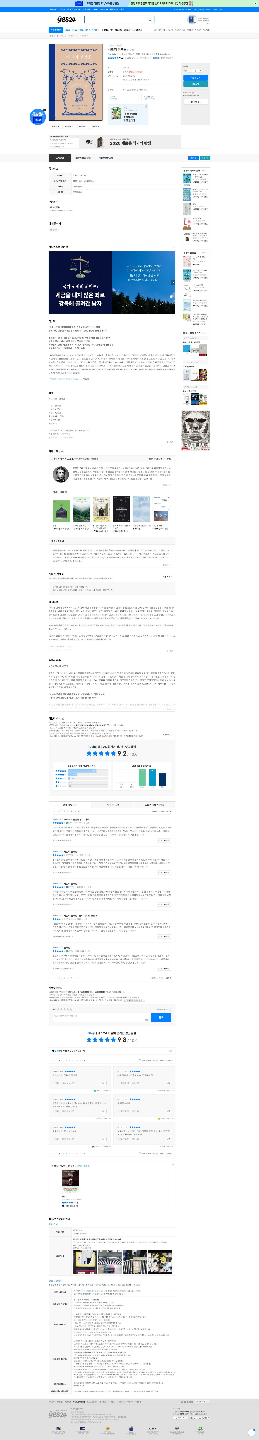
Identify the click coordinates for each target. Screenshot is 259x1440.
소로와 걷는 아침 (79, 526)
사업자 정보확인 (121, 1417)
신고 (87, 823)
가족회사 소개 (202, 1401)
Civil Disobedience (163, 54)
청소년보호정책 (92, 1402)
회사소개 (51, 1402)
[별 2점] (58, 1009)
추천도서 (198, 30)
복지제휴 (130, 1402)
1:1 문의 (104, 1291)
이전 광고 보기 (207, 23)
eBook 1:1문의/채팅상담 (198, 1414)
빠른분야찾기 (56, 30)
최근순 (154, 811)
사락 (111, 30)
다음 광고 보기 (209, 23)
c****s (68, 919)
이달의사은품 (180, 30)
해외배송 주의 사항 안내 (196, 93)
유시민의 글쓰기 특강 (191, 342)
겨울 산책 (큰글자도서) (142, 526)
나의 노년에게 (198, 285)
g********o (187, 338)
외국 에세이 (84, 36)
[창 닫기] (145, 106)
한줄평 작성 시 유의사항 (170, 1009)
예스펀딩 (118, 30)
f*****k (162, 1147)
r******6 (186, 362)
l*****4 (163, 1119)
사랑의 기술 (197, 218)
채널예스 (105, 30)
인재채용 (60, 1402)
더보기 (204, 171)
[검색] (150, 19)
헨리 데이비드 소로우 (115, 54)
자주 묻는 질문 (191, 1418)
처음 (54, 811)
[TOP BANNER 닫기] (255, 3)
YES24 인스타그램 (191, 1402)
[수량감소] (189, 71)
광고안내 (113, 1402)
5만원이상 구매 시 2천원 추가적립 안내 (149, 80)
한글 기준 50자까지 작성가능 (65, 1016)
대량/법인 (207, 30)
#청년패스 (53, 230)
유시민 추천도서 (189, 391)
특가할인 (190, 30)
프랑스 (128, 114)
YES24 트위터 (188, 1402)
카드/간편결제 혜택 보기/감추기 (148, 90)
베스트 (67, 30)
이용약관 (68, 1402)
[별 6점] (64, 1009)
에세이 (71, 36)
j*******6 (71, 887)
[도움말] (117, 76)
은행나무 (130, 54)
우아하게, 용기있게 (200, 300)
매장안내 (95, 30)
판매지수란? (151, 58)
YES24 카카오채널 (181, 1402)
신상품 (74, 30)
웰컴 (51, 36)
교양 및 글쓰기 (189, 367)
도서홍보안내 (103, 1402)
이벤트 (81, 30)
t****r (98, 1119)
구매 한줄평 (146, 1060)
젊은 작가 (157, 30)
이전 (57, 811)
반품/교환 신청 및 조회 (92, 1291)
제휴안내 (122, 1402)
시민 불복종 (157, 526)
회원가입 (181, 9)
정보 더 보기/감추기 (124, 58)
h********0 (69, 855)
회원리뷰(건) (132, 58)
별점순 (168, 811)
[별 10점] (70, 1009)
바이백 (87, 30)
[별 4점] (61, 1009)
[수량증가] (200, 71)
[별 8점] (67, 1009)
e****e (70, 951)
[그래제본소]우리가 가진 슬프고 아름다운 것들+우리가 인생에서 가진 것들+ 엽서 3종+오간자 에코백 (200, 319)
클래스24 (126, 30)
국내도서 (59, 36)
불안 (194, 204)
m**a (70, 823)
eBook (112, 98)
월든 (54, 526)
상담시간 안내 (203, 1418)
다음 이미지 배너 (173, 282)
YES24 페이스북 (185, 1402)
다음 (75, 811)
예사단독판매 (168, 30)
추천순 (161, 811)
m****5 (186, 387)
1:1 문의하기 (179, 1418)
